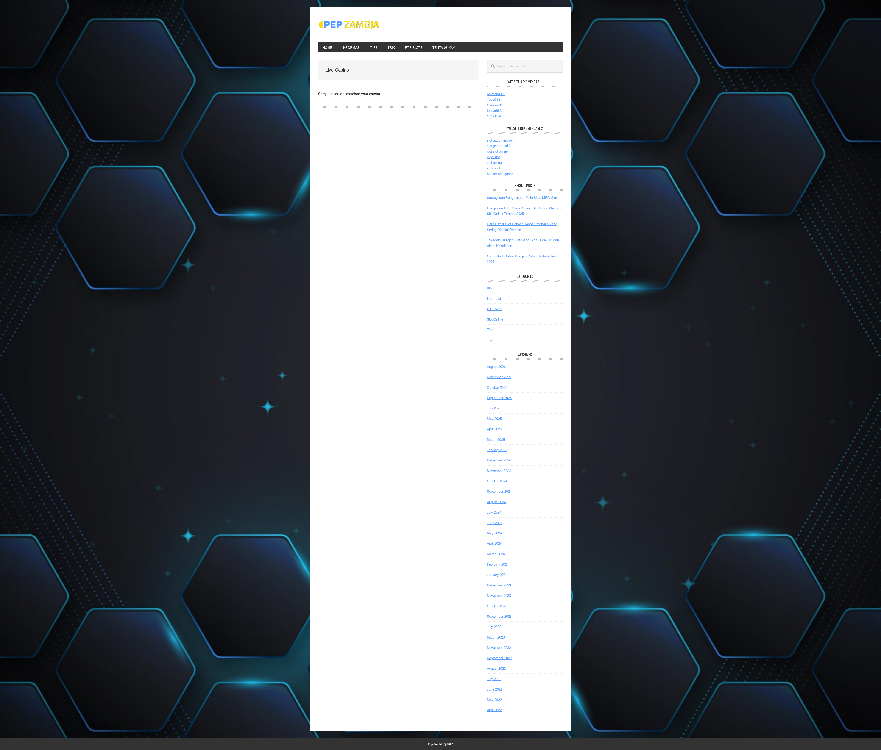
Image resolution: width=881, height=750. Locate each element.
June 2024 (494, 522)
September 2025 (499, 397)
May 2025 (494, 418)
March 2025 (496, 439)
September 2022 (499, 657)
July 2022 (494, 678)
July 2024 (494, 512)
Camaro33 (495, 105)
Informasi (494, 298)
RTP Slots (494, 308)
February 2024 (498, 564)
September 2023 (499, 616)
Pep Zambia (349, 25)
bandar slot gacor (500, 173)
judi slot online (497, 151)
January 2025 (497, 449)
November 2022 (499, 647)
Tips (490, 329)
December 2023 (499, 585)
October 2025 (497, 387)
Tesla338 (493, 99)
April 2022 (494, 709)
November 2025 (499, 376)
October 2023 (497, 605)
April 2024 (494, 543)
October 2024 (497, 480)
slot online (494, 162)
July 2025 (494, 408)
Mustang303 (496, 93)
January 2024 (497, 574)
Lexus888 (494, 110)
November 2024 (499, 470)
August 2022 (496, 668)
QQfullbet (494, 116)
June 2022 (494, 689)
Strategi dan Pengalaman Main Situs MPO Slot (522, 197)
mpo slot (493, 156)
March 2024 (496, 553)
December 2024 (499, 460)
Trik (489, 340)
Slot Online (495, 319)
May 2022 (494, 699)
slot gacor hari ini (499, 145)
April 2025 (494, 428)
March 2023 (496, 637)
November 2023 (499, 595)
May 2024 (494, 533)
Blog (490, 288)
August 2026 (496, 366)
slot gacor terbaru (500, 140)
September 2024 (499, 491)
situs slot (493, 168)
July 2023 (494, 626)
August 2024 (496, 501)
